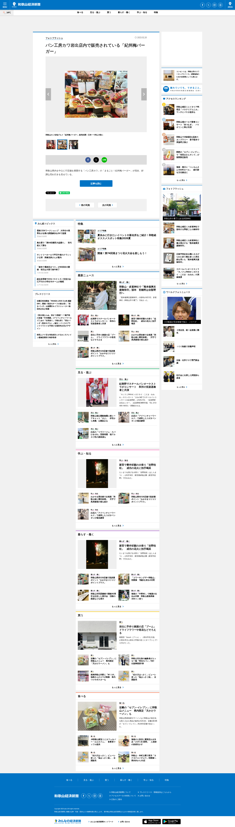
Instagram (214, 5)
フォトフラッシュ (54, 38)
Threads (220, 5)
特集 (156, 12)
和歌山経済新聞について (121, 792)
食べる (80, 12)
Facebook (202, 5)
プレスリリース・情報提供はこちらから (155, 792)
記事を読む (96, 183)
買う (109, 12)
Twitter (208, 5)
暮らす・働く (124, 12)
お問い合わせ (145, 796)
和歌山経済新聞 (26, 4)
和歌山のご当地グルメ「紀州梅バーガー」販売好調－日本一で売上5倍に (74, 135)
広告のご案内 (116, 799)
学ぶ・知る (142, 12)
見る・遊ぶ (95, 12)
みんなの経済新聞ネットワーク (67, 822)
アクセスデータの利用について (123, 796)
